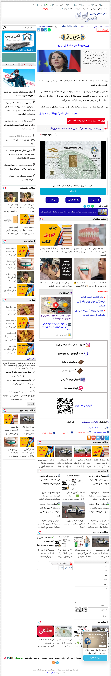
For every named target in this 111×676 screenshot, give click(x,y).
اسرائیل (90, 428)
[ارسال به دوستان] (65, 26)
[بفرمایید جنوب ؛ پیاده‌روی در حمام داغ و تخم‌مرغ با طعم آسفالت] (56, 305)
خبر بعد (92, 200)
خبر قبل (53, 200)
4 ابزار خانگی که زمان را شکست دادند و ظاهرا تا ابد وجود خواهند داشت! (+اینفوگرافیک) (20, 154)
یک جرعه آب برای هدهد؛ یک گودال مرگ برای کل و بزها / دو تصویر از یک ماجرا (56, 326)
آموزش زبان (45, 9)
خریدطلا (73, 191)
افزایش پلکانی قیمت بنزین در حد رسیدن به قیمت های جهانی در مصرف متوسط (21, 384)
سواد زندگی (48, 5)
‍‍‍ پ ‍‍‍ (73, 26)
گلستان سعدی (69, 371)
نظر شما (104, 562)
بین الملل (93, 9)
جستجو (84, 5)
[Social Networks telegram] (84, 206)
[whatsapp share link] (49, 29)
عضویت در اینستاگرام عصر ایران (70, 345)
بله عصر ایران (44, 113)
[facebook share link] (42, 29)
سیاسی (41, 5)
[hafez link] (73, 37)
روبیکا (54, 113)
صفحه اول (104, 5)
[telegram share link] (45, 29)
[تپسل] (41, 135)
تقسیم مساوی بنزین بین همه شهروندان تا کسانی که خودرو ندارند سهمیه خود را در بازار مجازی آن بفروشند (19, 395)
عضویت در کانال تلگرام (69, 113)
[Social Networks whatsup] (92, 206)
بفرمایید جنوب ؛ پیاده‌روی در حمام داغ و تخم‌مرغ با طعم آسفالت (56, 317)
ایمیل (105, 575)
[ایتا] (89, 438)
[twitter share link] (38, 29)
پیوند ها (55, 5)
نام (106, 566)
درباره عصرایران (80, 658)
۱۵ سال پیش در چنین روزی (70, 353)
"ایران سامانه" (50, 673)
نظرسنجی (78, 5)
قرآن (70, 9)
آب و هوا (70, 5)
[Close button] (106, 629)
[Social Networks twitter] (88, 206)
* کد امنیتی (103, 605)
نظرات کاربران (73, 200)
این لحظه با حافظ (69, 362)
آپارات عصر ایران (70, 388)
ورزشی (100, 9)
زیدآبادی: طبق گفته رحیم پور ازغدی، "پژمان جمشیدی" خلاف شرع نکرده (20, 140)
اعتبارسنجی (68, 567)
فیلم (60, 9)
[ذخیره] (68, 26)
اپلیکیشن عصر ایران (83, 405)
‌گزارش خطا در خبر (102, 30)
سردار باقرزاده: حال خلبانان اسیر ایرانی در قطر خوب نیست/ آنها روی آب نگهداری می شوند (19, 125)
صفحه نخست (105, 27)
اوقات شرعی (63, 5)
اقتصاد (34, 5)
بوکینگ (61, 567)
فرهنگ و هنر (85, 9)
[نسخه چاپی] (63, 26)
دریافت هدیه (95, 657)
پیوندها (51, 658)
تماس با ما (96, 5)
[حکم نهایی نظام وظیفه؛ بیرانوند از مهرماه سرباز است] (19, 78)
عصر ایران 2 (54, 9)
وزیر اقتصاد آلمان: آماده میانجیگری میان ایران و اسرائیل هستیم (91, 301)
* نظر (105, 584)
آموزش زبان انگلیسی (70, 379)
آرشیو (90, 5)
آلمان (96, 428)
